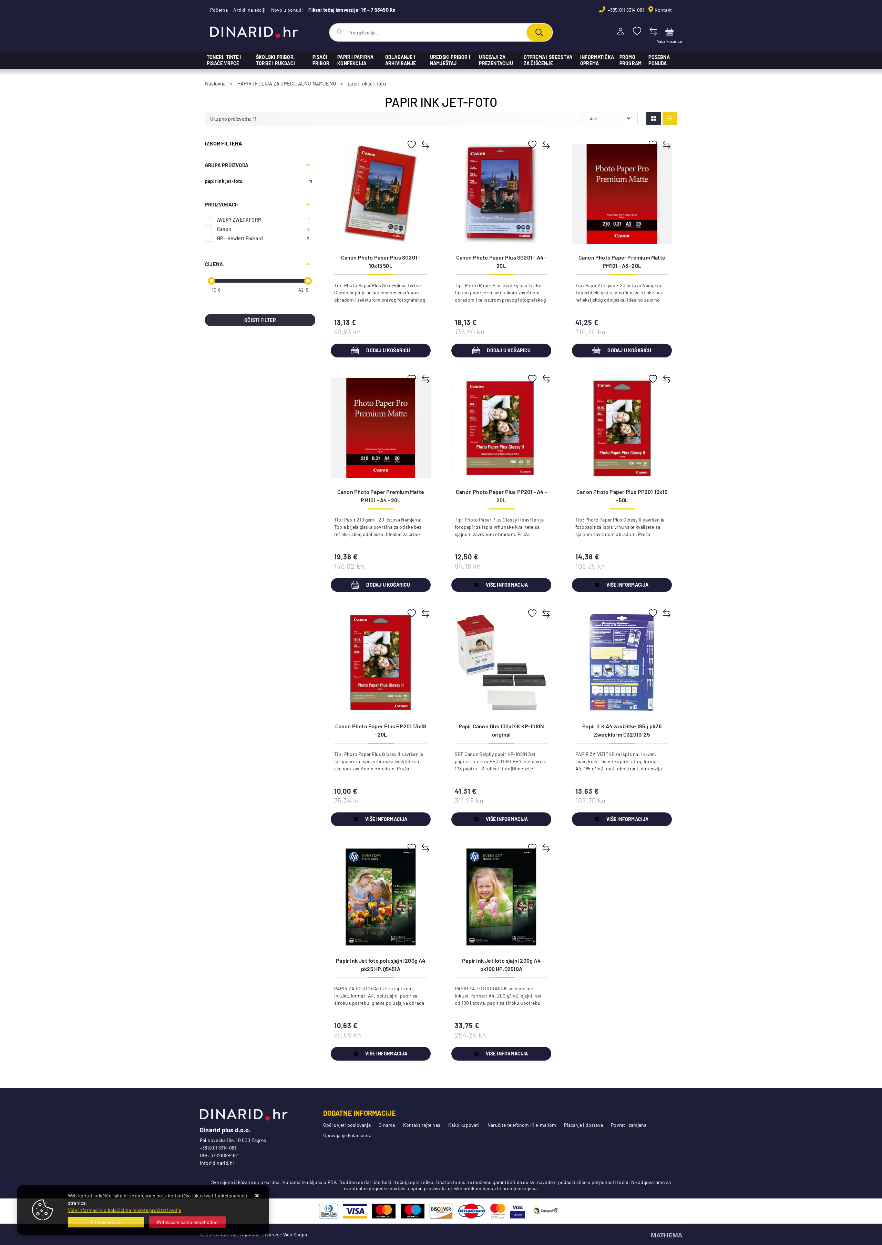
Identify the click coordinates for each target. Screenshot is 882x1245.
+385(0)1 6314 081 (625, 10)
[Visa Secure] (518, 1211)
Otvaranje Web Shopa (284, 1234)
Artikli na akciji (249, 10)
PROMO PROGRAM (630, 60)
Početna (219, 10)
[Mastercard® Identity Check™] (498, 1211)
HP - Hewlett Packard (263, 238)
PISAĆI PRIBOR (320, 60)
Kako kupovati (464, 1125)
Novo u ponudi (287, 10)
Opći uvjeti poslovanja (347, 1125)
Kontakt (663, 10)
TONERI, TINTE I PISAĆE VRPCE (224, 60)
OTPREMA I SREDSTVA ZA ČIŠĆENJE (548, 60)
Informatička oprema (597, 60)
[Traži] (539, 32)
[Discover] (441, 1211)
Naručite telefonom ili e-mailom (522, 1125)
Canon (263, 229)
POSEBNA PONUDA (658, 60)
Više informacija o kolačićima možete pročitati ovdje (124, 1210)
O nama (387, 1125)
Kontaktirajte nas (421, 1125)
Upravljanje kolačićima (347, 1135)
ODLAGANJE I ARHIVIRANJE (400, 60)
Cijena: (215, 264)
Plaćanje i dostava (583, 1125)
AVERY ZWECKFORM (263, 220)
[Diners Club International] (328, 1211)
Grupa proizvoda (226, 165)
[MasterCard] (384, 1211)
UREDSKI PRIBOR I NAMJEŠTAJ (450, 60)
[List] (670, 118)
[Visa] (355, 1211)
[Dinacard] (471, 1211)
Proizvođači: (221, 204)
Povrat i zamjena (628, 1125)
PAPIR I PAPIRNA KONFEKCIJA (355, 60)
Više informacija (507, 585)
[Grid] (653, 118)
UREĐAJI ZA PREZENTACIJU (496, 60)
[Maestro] (412, 1211)
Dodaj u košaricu (388, 350)
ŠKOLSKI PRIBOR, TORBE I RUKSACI (275, 60)
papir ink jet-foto (224, 181)
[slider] (211, 281)
